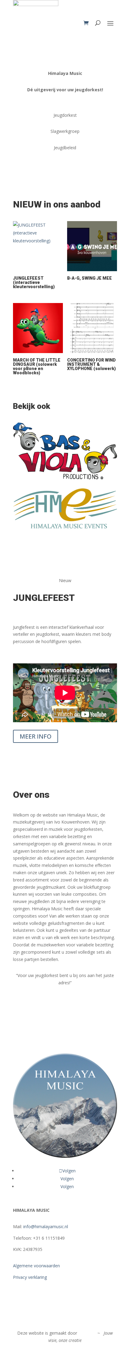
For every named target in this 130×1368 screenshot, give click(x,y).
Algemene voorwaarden (36, 1266)
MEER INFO (35, 736)
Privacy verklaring (30, 1277)
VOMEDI (87, 1333)
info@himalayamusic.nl (45, 1226)
